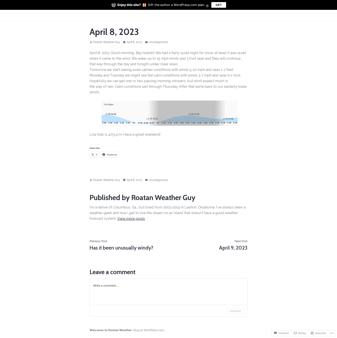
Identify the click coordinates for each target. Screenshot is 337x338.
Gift (219, 5)
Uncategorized (158, 42)
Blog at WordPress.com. (149, 330)
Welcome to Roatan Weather (111, 330)
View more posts (131, 218)
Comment (235, 310)
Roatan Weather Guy (106, 42)
